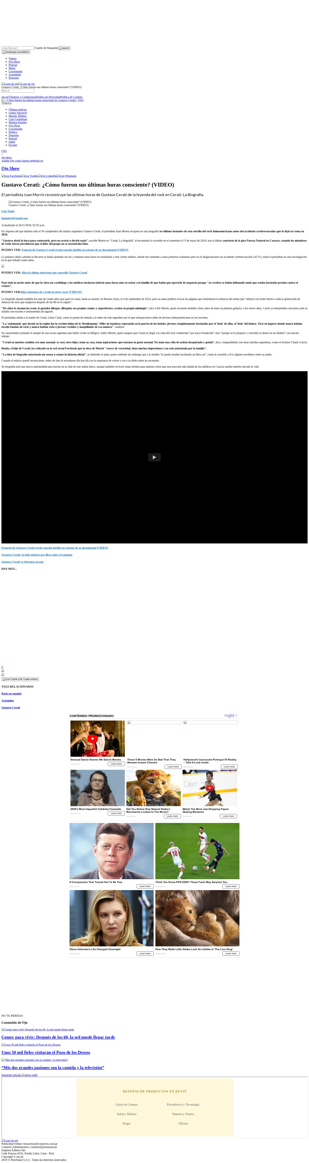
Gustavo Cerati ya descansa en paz (22, 561)
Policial (13, 64)
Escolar (13, 144)
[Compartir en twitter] (29, 175)
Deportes (14, 77)
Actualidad (15, 74)
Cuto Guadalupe (18, 119)
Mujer (12, 68)
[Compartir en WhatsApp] (66, 175)
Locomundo (15, 71)
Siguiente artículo (11, 1075)
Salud (12, 141)
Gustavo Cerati (10, 707)
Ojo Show (14, 61)
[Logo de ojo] (9, 83)
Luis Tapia (7, 211)
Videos (12, 58)
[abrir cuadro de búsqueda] (64, 48)
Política (13, 132)
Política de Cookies (71, 96)
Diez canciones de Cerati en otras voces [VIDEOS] (51, 291)
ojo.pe (4, 96)
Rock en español (11, 693)
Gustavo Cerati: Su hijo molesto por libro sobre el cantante (36, 554)
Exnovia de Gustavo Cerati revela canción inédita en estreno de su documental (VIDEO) (75, 249)
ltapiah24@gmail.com (14, 218)
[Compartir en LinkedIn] (47, 175)
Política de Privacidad (48, 96)
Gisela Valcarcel (18, 112)
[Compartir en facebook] (11, 175)
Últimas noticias (18, 109)
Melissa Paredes (18, 122)
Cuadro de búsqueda (46, 47)
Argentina (7, 700)
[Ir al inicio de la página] (9, 1009)
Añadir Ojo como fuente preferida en (22, 160)
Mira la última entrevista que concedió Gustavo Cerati (54, 272)
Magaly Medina (17, 115)
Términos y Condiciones (22, 96)
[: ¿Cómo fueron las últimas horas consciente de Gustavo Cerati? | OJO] (42, 100)
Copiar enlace (30, 679)
